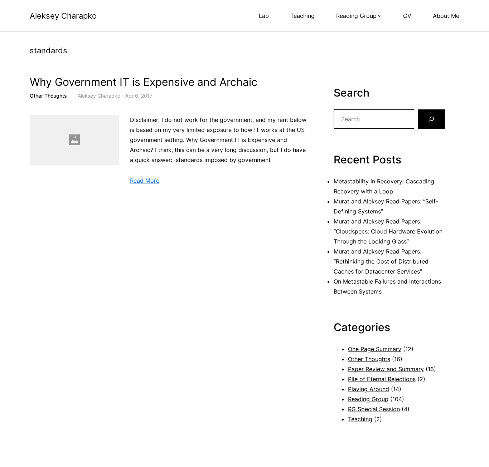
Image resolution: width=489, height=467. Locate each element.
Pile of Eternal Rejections (382, 379)
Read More (144, 180)
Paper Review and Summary (386, 369)
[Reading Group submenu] (380, 16)
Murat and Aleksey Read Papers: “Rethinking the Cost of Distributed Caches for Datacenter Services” (381, 261)
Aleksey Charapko (63, 15)
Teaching (360, 419)
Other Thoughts (48, 96)
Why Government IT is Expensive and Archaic (143, 82)
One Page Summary (374, 349)
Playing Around (368, 389)
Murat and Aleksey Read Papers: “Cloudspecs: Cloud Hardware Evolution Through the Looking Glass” (388, 231)
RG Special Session (374, 409)
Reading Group (368, 399)
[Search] (431, 119)
